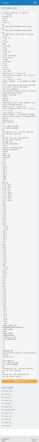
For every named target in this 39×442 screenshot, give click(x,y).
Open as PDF (20, 381)
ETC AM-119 (6, 419)
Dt (5, 3)
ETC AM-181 (6, 394)
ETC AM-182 (6, 404)
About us (34, 439)
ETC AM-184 (6, 426)
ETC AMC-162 (7, 391)
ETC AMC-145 (7, 413)
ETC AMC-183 (7, 407)
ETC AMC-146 (7, 400)
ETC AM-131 (6, 397)
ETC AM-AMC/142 (8, 410)
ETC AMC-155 (7, 416)
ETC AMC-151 (7, 422)
